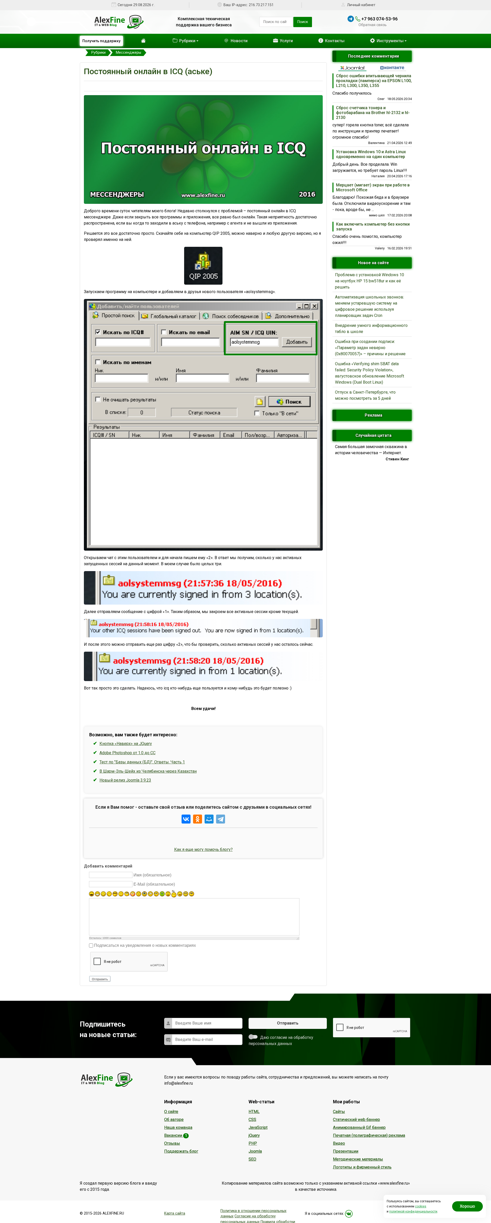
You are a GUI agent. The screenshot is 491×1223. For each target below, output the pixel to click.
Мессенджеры (191, 85)
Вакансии (175, 1135)
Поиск (302, 22)
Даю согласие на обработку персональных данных (281, 1040)
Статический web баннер (356, 1119)
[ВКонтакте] (186, 819)
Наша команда (178, 1127)
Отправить (100, 979)
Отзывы (172, 1143)
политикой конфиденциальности (413, 1211)
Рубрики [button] (176, 40)
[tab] (352, 67)
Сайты (339, 1111)
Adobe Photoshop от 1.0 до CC (127, 752)
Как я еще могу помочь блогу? (203, 849)
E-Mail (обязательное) (154, 884)
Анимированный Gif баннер (359, 1127)
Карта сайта (174, 1213)
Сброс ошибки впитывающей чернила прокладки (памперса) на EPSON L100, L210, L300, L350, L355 (374, 80)
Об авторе (174, 1119)
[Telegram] (220, 819)
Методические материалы (358, 1159)
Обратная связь (373, 25)
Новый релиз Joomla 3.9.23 (125, 780)
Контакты (331, 40)
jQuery (254, 1135)
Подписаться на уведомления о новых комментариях (145, 945)
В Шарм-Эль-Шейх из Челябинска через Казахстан (148, 771)
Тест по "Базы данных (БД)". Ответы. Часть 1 (142, 762)
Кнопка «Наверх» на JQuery (125, 743)
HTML (254, 1111)
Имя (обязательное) (152, 875)
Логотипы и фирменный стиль (362, 1167)
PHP (253, 1143)
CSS (252, 1119)
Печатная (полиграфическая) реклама (369, 1135)
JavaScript (258, 1127)
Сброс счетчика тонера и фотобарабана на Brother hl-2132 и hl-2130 (373, 112)
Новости (231, 40)
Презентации (345, 1151)
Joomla (255, 1151)
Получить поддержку (101, 41)
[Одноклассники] (197, 819)
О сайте (171, 1111)
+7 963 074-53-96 (379, 18)
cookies (420, 1206)
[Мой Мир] (209, 819)
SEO (252, 1159)
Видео (339, 1143)
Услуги (281, 40)
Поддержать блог (181, 1151)
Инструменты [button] (390, 40)
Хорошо (467, 1206)
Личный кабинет (361, 5)
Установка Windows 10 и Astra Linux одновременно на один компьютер (371, 154)
